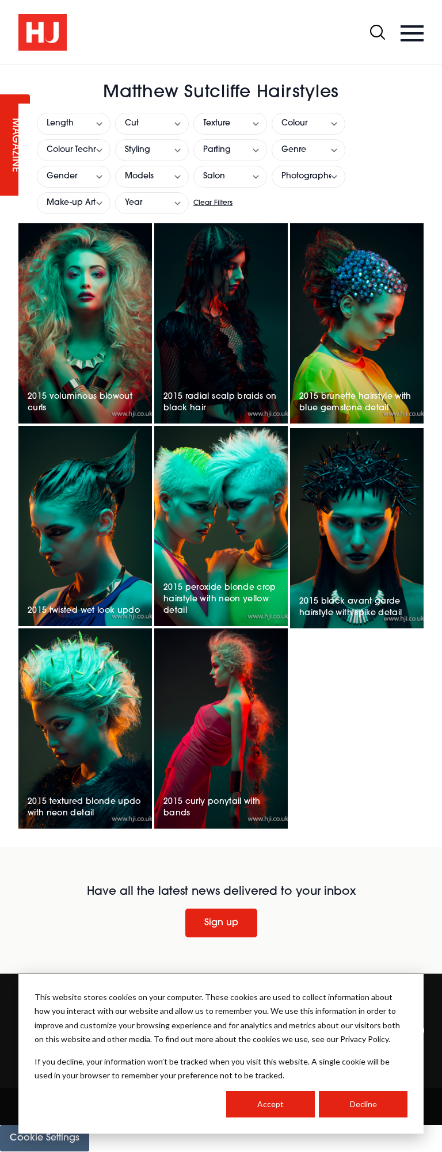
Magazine (15, 145)
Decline (363, 1104)
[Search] (377, 32)
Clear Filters (213, 203)
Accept (270, 1104)
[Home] (42, 32)
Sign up (221, 923)
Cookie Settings (44, 1138)
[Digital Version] (9, 71)
